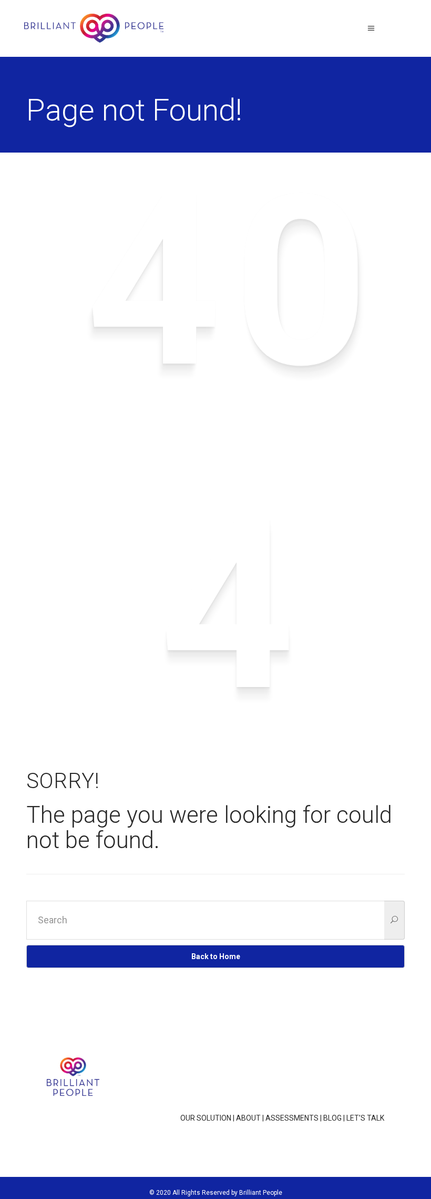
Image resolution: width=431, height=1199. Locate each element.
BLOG (332, 1118)
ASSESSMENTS (292, 1118)
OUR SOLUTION (205, 1118)
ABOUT (248, 1118)
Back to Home (215, 956)
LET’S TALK (365, 1118)
